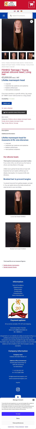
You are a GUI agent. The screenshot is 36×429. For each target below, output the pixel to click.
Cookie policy (18, 291)
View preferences (18, 423)
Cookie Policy (11, 426)
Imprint (26, 426)
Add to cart (6, 103)
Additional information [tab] (8, 133)
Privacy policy (18, 289)
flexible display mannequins (11, 265)
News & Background (18, 295)
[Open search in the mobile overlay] (20, 16)
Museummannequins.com (11, 7)
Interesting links (18, 293)
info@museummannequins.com (18, 376)
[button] (33, 400)
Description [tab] (5, 130)
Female (6, 123)
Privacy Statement (19, 426)
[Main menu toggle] (4, 16)
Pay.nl (32, 336)
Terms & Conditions (18, 285)
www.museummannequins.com (18, 378)
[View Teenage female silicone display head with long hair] (5, 55)
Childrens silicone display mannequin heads (19, 119)
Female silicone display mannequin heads (12, 121)
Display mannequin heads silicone (15, 62)
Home (3, 62)
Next (34, 56)
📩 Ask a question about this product (14, 112)
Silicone (11, 123)
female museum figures (10, 267)
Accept (18, 414)
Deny (18, 418)
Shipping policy (18, 287)
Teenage (16, 123)
